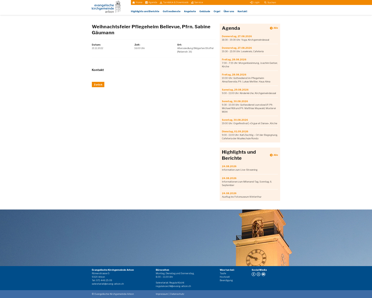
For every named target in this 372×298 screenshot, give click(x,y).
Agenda (152, 2)
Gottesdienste (171, 11)
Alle (275, 28)
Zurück (98, 84)
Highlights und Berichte (145, 11)
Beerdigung (226, 280)
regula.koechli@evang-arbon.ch (173, 286)
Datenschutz (177, 294)
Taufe (223, 273)
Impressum (162, 294)
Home (139, 2)
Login (256, 2)
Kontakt (242, 11)
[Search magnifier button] (265, 2)
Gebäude (204, 11)
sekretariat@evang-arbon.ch (108, 283)
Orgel (217, 11)
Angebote (190, 11)
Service (198, 2)
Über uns (229, 11)
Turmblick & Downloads (176, 2)
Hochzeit (225, 277)
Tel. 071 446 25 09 (102, 280)
